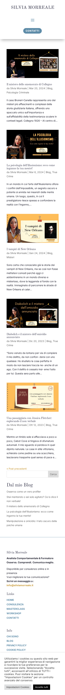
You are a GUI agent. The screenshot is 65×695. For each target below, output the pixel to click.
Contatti (32, 30)
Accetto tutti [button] (41, 687)
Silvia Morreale (18, 88)
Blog (49, 88)
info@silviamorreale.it (20, 585)
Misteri (10, 257)
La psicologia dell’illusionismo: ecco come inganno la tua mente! (31, 167)
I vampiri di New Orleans (21, 249)
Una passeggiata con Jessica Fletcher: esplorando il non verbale (29, 420)
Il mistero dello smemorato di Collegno (29, 84)
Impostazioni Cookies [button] (17, 687)
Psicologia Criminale (18, 92)
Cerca (53, 474)
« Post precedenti (17, 468)
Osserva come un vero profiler (24, 491)
